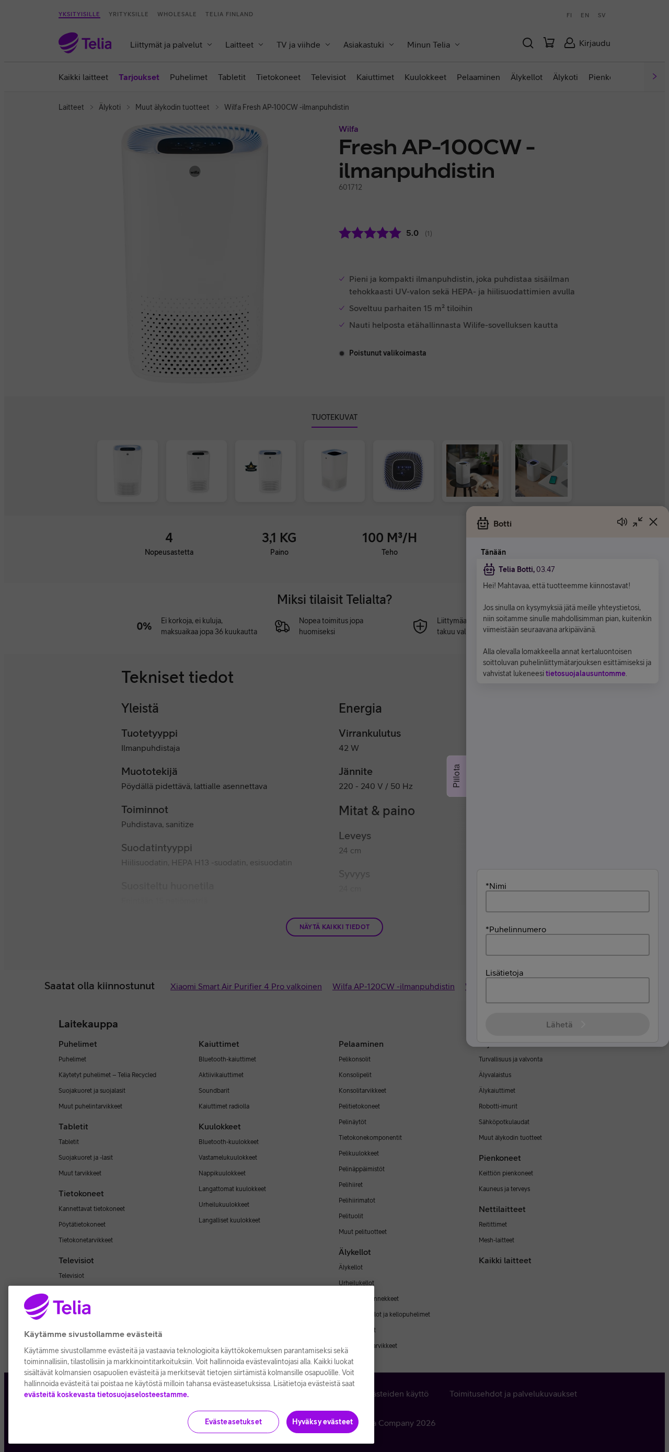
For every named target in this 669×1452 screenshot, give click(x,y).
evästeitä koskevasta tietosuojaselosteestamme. (106, 1394)
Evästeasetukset (233, 1421)
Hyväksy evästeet (322, 1421)
